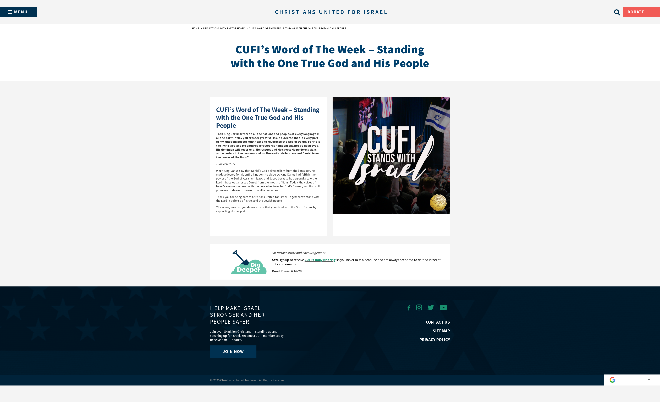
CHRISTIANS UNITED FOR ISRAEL (331, 11)
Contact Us (438, 322)
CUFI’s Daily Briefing (320, 260)
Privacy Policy (434, 339)
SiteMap (441, 331)
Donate (636, 12)
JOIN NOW (233, 351)
